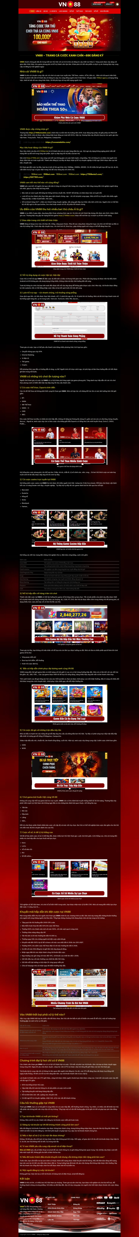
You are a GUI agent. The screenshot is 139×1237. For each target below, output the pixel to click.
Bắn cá (38, 11)
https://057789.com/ (33, 177)
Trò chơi (88, 11)
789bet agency (102, 78)
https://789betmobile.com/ (40, 133)
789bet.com (36, 174)
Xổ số (96, 11)
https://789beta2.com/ (91, 174)
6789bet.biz (43, 151)
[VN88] (69, 4)
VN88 (32, 11)
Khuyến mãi (104, 11)
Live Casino (63, 11)
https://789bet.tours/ (67, 215)
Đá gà (45, 11)
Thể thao (79, 11)
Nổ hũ (72, 11)
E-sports (53, 11)
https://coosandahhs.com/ (57, 142)
